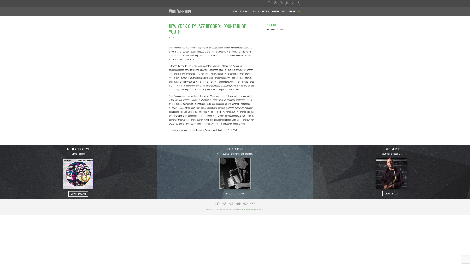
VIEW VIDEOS (392, 193)
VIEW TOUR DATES (235, 193)
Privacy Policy (245, 209)
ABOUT (264, 11)
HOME (235, 11)
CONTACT (292, 11)
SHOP (254, 11)
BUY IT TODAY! (78, 193)
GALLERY (275, 11)
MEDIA (284, 11)
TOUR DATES (245, 11)
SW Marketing (260, 209)
